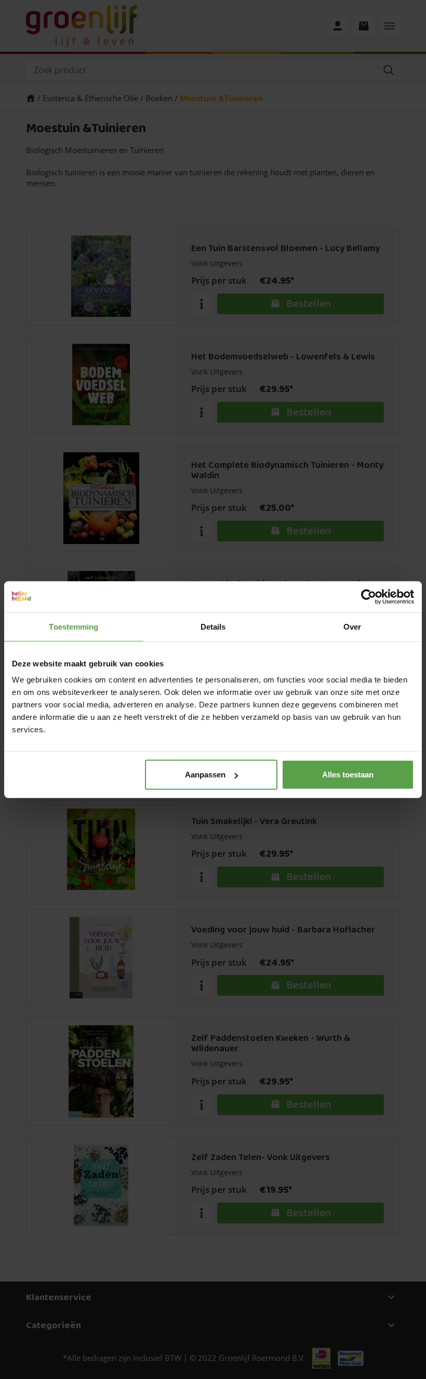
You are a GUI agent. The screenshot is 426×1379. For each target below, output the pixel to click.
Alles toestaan (348, 774)
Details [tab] (213, 626)
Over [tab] (352, 626)
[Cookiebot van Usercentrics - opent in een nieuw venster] (368, 596)
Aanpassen (205, 774)
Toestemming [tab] (73, 626)
